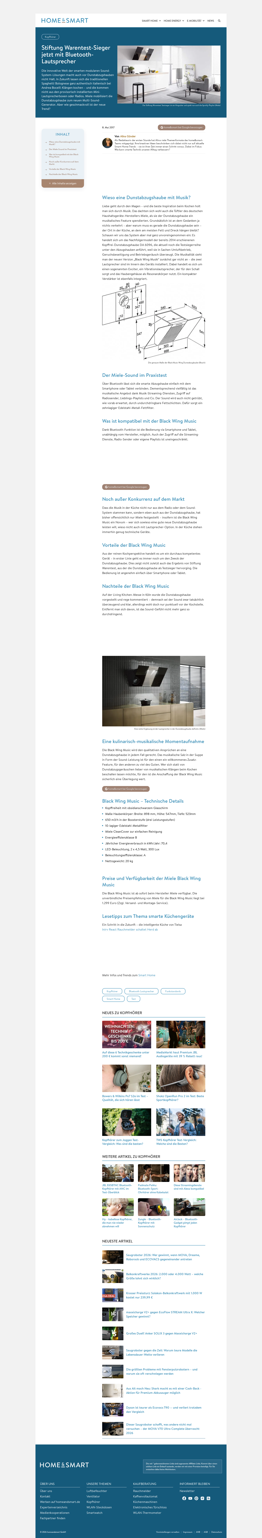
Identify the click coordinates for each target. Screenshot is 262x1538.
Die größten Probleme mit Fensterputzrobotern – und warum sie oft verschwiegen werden (161, 1371)
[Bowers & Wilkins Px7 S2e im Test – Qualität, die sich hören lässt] (126, 1078)
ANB (198, 1532)
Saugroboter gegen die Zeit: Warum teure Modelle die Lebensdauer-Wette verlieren (161, 1352)
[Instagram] (202, 1498)
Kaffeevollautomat (145, 1496)
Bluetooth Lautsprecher (141, 991)
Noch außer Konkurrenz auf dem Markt (64, 163)
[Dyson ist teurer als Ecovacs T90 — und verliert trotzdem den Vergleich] (112, 1409)
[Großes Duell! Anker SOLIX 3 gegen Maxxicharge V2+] (112, 1333)
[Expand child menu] (160, 21)
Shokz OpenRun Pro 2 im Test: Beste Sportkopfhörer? (180, 1098)
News (210, 20)
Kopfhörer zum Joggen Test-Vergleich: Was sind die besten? (122, 1142)
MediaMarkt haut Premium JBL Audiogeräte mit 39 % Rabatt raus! (179, 1054)
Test (133, 998)
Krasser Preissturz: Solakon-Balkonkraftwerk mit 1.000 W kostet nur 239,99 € (164, 1295)
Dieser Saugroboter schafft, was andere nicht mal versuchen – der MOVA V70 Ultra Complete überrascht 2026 (163, 1428)
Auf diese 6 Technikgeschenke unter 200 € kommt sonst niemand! (125, 1054)
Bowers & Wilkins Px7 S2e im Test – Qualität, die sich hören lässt (125, 1098)
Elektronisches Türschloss (150, 1507)
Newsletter (187, 1491)
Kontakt (45, 1496)
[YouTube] (190, 1498)
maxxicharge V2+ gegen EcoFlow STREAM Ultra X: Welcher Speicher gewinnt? (165, 1314)
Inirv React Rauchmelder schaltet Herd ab (130, 929)
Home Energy (172, 20)
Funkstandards (173, 991)
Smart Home (150, 20)
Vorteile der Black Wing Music (62, 169)
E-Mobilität (194, 20)
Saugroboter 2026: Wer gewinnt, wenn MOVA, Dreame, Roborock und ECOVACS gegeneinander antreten (163, 1257)
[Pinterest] (196, 1498)
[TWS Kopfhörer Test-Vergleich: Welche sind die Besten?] (180, 1122)
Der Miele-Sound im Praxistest (62, 149)
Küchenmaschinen (145, 1502)
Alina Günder (128, 136)
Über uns (46, 1491)
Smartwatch (94, 1513)
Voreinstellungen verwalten (167, 1532)
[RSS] (208, 1498)
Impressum (187, 1532)
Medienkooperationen (54, 1513)
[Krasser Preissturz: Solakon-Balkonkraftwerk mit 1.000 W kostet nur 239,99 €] (112, 1295)
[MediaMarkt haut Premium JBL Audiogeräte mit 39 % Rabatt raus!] (180, 1034)
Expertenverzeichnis (53, 1507)
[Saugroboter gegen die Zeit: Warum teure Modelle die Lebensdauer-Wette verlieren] (112, 1352)
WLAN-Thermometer (147, 1513)
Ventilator (93, 1496)
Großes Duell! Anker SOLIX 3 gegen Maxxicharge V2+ (161, 1333)
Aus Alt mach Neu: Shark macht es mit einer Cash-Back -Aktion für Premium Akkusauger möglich (163, 1390)
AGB (206, 1532)
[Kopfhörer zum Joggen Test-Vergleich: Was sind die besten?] (126, 1122)
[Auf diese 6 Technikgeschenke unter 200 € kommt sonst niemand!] (126, 1034)
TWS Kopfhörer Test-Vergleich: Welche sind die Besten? (176, 1142)
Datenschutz (216, 1532)
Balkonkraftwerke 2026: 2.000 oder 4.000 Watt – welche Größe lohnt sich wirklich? (164, 1276)
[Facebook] (184, 1498)
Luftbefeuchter (97, 1491)
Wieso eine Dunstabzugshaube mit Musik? (64, 143)
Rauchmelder (142, 1491)
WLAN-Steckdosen (99, 1507)
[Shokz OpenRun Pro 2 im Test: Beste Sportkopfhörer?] (180, 1078)
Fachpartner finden (52, 1518)
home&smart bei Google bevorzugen (183, 127)
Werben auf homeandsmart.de (60, 1502)
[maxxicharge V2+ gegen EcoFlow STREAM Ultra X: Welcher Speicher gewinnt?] (112, 1314)
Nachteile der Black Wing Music (63, 174)
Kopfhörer (50, 36)
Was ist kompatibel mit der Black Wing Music (63, 155)
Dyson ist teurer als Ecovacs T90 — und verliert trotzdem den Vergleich (164, 1409)
